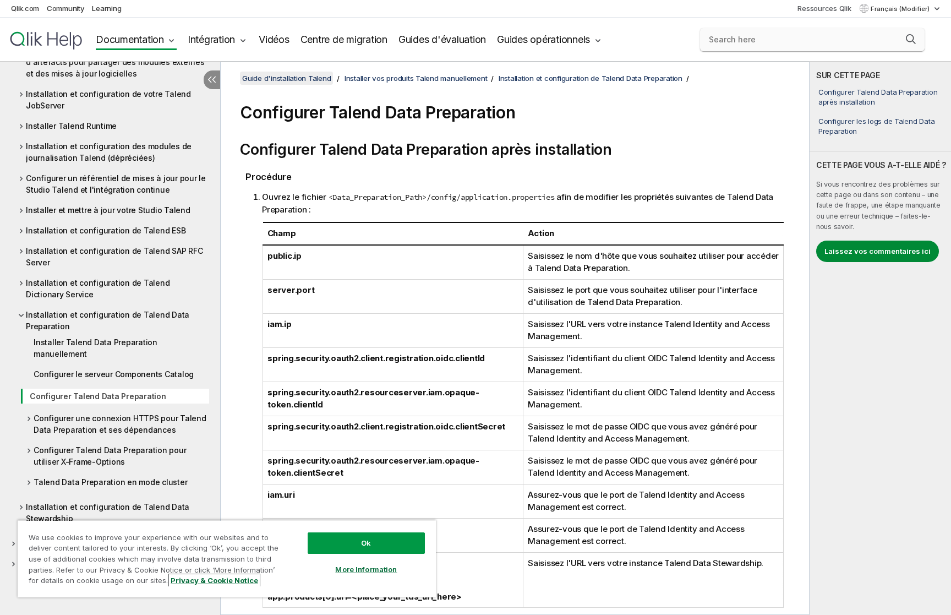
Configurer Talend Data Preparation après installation (878, 97)
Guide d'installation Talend (286, 78)
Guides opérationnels (543, 39)
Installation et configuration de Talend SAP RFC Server (114, 256)
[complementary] (880, 338)
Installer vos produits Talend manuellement (416, 78)
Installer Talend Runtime (71, 125)
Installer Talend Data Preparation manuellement (95, 348)
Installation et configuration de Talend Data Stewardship (107, 512)
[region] (227, 558)
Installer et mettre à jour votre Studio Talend (108, 210)
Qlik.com (25, 8)
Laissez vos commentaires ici (877, 251)
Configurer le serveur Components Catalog (114, 374)
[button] (911, 39)
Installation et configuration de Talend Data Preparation (107, 320)
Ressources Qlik (824, 8)
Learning (106, 8)
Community (66, 8)
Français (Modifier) (901, 9)
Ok (366, 542)
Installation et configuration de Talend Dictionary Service (98, 288)
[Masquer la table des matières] (212, 79)
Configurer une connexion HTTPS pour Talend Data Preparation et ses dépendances (120, 423)
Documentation (130, 39)
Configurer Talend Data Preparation (98, 396)
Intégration (211, 39)
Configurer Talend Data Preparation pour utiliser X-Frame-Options (110, 455)
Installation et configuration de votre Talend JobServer (108, 99)
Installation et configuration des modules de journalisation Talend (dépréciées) (109, 151)
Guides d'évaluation (442, 39)
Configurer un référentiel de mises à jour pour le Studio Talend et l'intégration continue (116, 183)
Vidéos (274, 39)
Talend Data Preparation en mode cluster (110, 482)
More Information (366, 569)
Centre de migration (343, 39)
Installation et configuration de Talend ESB (105, 230)
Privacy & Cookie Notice (214, 580)
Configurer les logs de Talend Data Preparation (876, 126)
